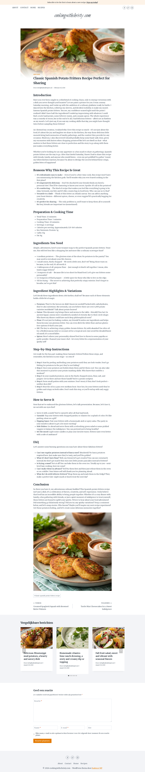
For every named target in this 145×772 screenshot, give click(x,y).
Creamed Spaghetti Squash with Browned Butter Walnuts (50, 606)
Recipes (41, 8)
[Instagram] (132, 7)
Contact (24, 8)
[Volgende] (121, 650)
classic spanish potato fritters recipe (47, 596)
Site (89, 728)
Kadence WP (97, 768)
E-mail (64, 728)
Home (33, 8)
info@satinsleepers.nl (44, 88)
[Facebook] (124, 7)
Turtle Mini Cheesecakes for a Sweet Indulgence (96, 606)
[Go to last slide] (24, 650)
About (15, 8)
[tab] (68, 675)
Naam (37, 728)
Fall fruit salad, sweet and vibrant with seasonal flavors (107, 656)
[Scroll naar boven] (140, 769)
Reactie (38, 701)
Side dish (36, 74)
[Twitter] (128, 7)
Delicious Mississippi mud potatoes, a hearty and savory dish (35, 656)
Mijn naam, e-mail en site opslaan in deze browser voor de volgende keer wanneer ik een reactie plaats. (72, 734)
